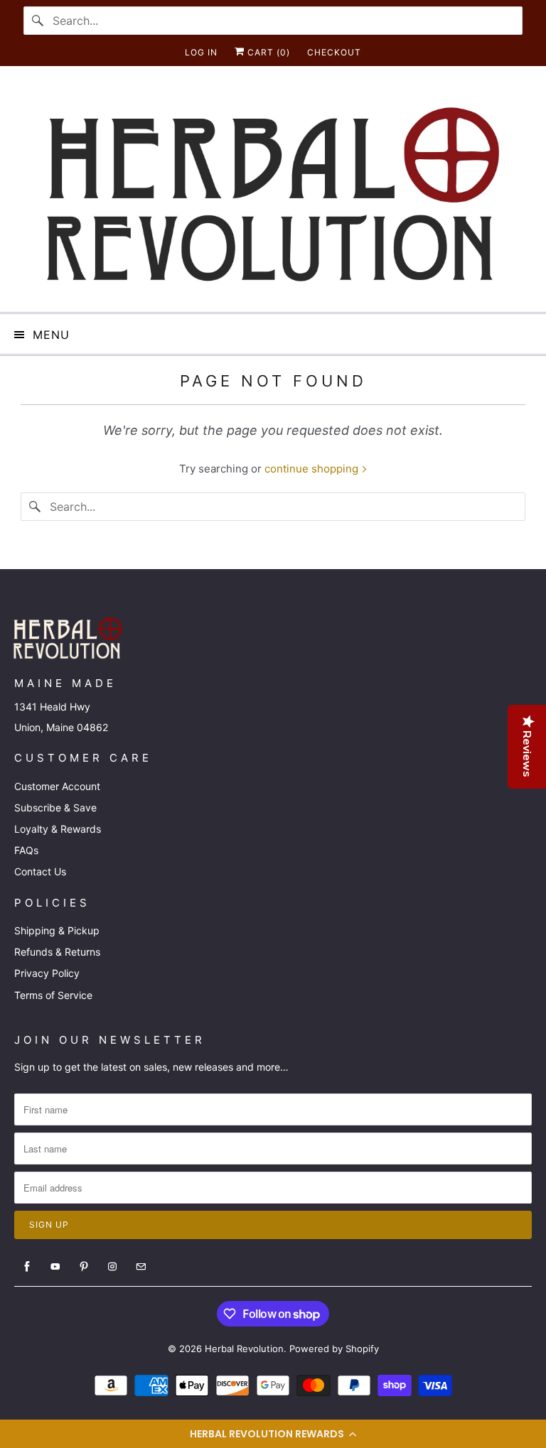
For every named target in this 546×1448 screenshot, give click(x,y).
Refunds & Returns (57, 952)
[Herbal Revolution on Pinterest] (84, 1267)
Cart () (267, 52)
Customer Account (57, 786)
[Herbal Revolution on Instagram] (112, 1267)
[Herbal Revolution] (273, 194)
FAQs (26, 850)
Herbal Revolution (244, 1348)
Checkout (334, 52)
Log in (201, 52)
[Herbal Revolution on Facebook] (27, 1267)
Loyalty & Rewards (57, 829)
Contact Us (40, 871)
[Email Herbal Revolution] (141, 1267)
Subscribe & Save (55, 807)
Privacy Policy (47, 973)
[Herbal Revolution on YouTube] (55, 1267)
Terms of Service (53, 995)
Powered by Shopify (334, 1348)
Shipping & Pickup (57, 930)
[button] (273, 1434)
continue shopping (312, 468)
